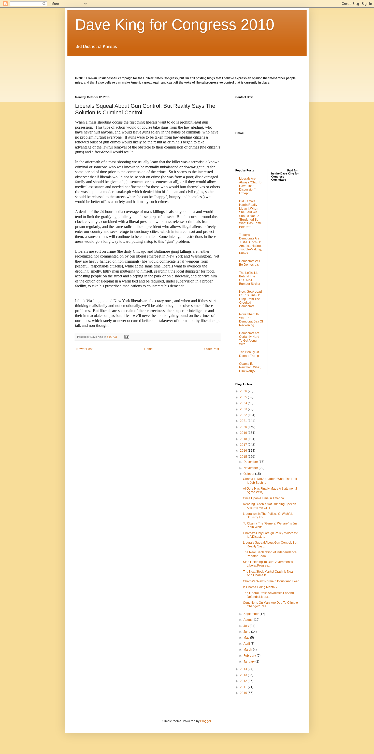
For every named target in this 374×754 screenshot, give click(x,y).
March (248, 649)
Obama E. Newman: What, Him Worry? (250, 367)
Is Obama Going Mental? (260, 587)
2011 (244, 687)
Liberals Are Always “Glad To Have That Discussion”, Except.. (250, 186)
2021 (244, 421)
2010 (244, 693)
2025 (244, 397)
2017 (244, 445)
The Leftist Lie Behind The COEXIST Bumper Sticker (249, 278)
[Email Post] (126, 336)
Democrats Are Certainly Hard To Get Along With (249, 338)
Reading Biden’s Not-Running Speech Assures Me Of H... (269, 505)
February (250, 655)
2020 (244, 427)
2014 (244, 669)
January (249, 661)
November (251, 468)
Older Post (211, 349)
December (251, 462)
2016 (244, 450)
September (251, 614)
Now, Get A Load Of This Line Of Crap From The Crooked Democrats (250, 299)
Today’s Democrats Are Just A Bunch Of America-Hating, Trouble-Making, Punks (250, 244)
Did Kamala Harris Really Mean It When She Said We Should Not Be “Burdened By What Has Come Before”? (250, 214)
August (248, 620)
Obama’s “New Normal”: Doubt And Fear (271, 581)
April (247, 643)
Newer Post (84, 349)
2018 (244, 439)
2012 (244, 681)
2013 (244, 675)
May (246, 637)
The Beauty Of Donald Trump (249, 353)
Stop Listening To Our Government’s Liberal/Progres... (268, 563)
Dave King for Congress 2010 (174, 24)
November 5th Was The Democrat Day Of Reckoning (251, 320)
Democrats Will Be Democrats (249, 262)
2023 (244, 409)
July (246, 626)
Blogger (205, 721)
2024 (244, 403)
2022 (244, 415)
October (249, 474)
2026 (244, 391)
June (247, 632)
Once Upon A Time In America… (265, 498)
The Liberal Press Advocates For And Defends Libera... (268, 594)
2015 (244, 457)
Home (148, 349)
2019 (244, 433)
